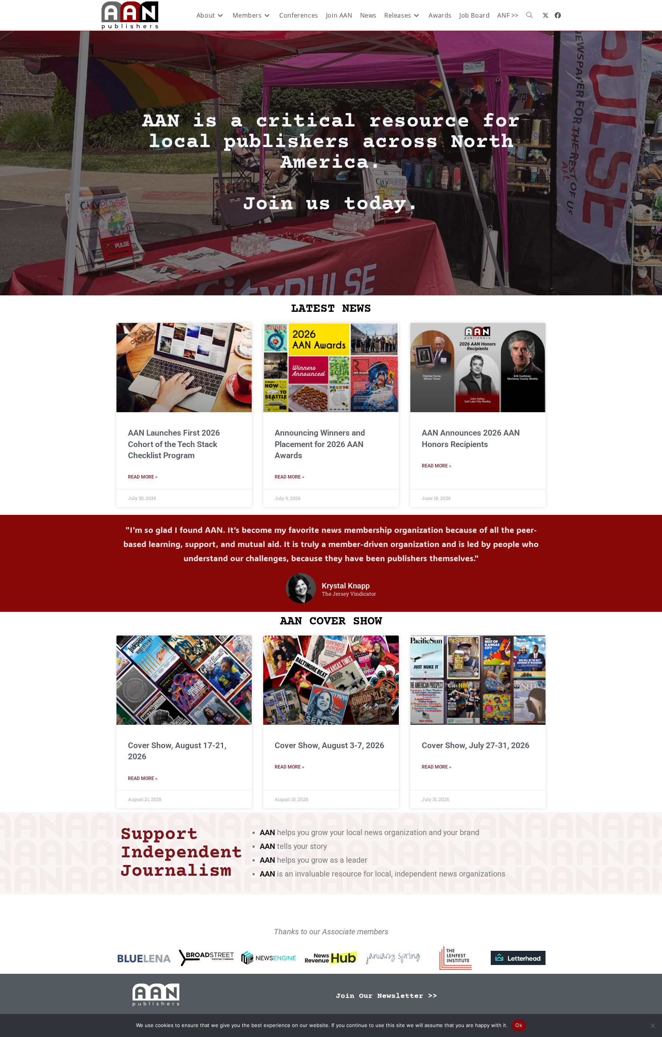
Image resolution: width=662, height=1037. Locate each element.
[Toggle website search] (529, 15)
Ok (518, 1025)
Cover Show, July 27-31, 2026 (475, 745)
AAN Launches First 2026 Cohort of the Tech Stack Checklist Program (174, 444)
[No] (652, 1025)
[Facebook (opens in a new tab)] (558, 15)
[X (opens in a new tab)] (545, 15)
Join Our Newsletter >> (386, 996)
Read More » (142, 477)
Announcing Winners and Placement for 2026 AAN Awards (320, 444)
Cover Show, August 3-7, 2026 (329, 745)
